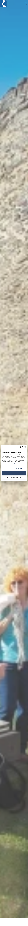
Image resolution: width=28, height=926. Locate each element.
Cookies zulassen (14, 473)
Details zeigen (19, 468)
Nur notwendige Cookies (14, 477)
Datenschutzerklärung (8, 463)
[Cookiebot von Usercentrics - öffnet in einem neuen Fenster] (20, 447)
